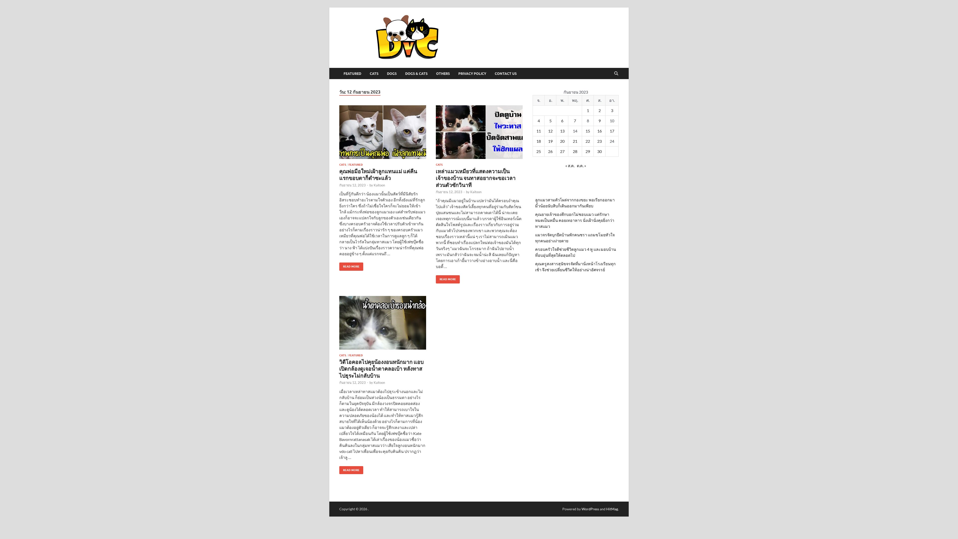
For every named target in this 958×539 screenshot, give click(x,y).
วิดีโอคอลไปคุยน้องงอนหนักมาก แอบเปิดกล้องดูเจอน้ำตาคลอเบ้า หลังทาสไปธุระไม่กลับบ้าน (381, 369)
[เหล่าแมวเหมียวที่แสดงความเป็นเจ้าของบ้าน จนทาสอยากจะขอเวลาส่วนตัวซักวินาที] (479, 132)
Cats (374, 74)
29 (588, 151)
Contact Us (506, 74)
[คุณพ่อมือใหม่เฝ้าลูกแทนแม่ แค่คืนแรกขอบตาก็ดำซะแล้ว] (382, 132)
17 (612, 131)
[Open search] (616, 73)
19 (550, 141)
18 (538, 141)
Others (443, 74)
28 (575, 151)
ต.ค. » (581, 165)
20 (562, 141)
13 (562, 131)
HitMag (612, 509)
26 (550, 151)
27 (562, 151)
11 (538, 131)
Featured (352, 74)
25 (538, 151)
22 (588, 141)
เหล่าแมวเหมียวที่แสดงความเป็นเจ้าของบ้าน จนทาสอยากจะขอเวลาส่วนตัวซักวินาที (476, 178)
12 (550, 131)
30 (599, 151)
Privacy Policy (472, 74)
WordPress (590, 509)
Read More (349, 265)
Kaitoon (379, 185)
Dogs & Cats (416, 74)
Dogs (392, 74)
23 (599, 141)
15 (588, 131)
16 (599, 131)
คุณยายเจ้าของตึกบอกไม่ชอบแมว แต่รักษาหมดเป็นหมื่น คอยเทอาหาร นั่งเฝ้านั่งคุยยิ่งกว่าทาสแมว (574, 220)
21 (575, 141)
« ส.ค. (570, 165)
